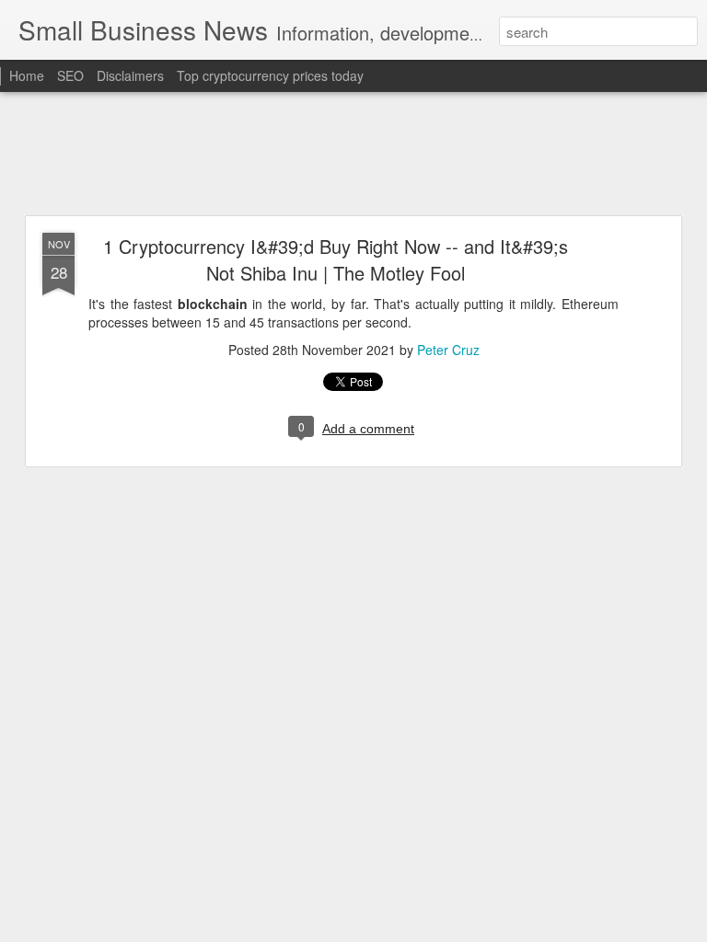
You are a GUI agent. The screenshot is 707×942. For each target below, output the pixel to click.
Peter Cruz (448, 349)
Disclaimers (130, 75)
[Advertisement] (353, 154)
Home (26, 75)
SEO (70, 75)
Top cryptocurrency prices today (270, 75)
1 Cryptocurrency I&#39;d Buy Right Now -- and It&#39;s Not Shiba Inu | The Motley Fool (335, 259)
